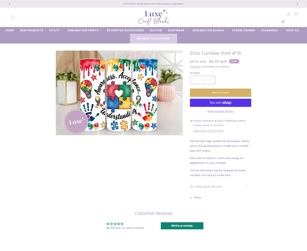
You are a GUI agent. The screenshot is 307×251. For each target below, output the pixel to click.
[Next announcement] (297, 4)
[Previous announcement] (10, 4)
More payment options (221, 111)
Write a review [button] (182, 226)
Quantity (195, 73)
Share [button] (197, 197)
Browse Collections (153, 38)
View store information (208, 131)
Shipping (195, 66)
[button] (13, 17)
